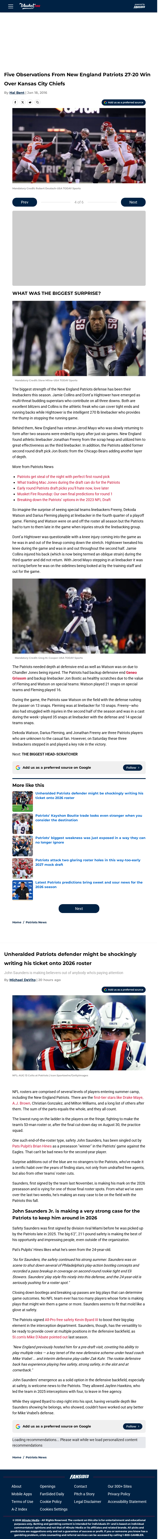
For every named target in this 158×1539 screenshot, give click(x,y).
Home (16, 922)
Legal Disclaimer (87, 1501)
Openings (47, 1486)
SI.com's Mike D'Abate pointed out (40, 1337)
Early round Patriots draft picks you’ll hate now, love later (63, 488)
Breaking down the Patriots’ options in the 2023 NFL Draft (64, 500)
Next (133, 202)
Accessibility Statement (127, 1501)
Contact (80, 1486)
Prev (24, 202)
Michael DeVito (22, 980)
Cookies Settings (53, 1509)
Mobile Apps (22, 1494)
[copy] (37, 102)
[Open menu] (10, 6)
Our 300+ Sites (120, 1486)
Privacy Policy (119, 1494)
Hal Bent (16, 93)
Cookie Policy (51, 1501)
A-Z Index (19, 1509)
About (16, 1486)
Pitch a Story (84, 1494)
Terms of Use (22, 1501)
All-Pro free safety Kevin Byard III (71, 1320)
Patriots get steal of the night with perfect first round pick (63, 476)
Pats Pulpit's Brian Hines (32, 1146)
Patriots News (36, 922)
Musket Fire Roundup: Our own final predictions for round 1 (65, 494)
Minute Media (30, 1520)
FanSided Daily (52, 1494)
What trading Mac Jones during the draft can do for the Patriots (68, 482)
